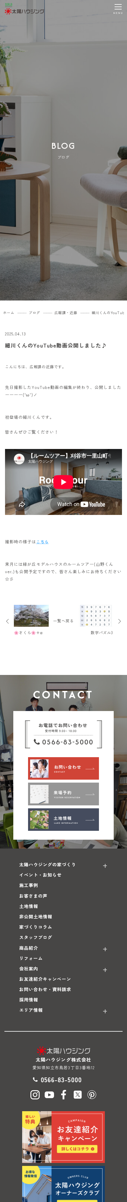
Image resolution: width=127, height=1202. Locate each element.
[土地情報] (63, 819)
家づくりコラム (35, 927)
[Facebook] (63, 1094)
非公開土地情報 (35, 916)
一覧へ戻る (63, 620)
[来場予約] (63, 794)
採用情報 (28, 999)
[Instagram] (35, 1094)
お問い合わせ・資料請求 (45, 989)
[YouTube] (49, 1094)
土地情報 (28, 906)
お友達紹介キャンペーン (45, 979)
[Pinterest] (92, 1094)
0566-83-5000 (61, 1079)
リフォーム (31, 958)
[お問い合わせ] (63, 768)
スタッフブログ (35, 937)
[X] (77, 1094)
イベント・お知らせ (40, 875)
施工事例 (28, 885)
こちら (42, 542)
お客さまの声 (33, 896)
